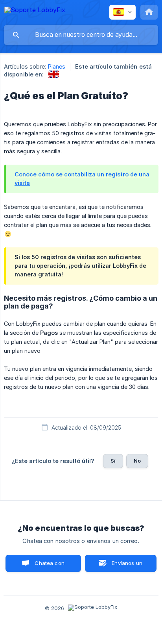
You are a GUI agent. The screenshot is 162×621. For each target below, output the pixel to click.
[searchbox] (81, 35)
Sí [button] (113, 461)
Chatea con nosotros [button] (48, 566)
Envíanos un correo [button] (127, 566)
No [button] (137, 461)
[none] (34, 11)
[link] (53, 74)
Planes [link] (57, 66)
